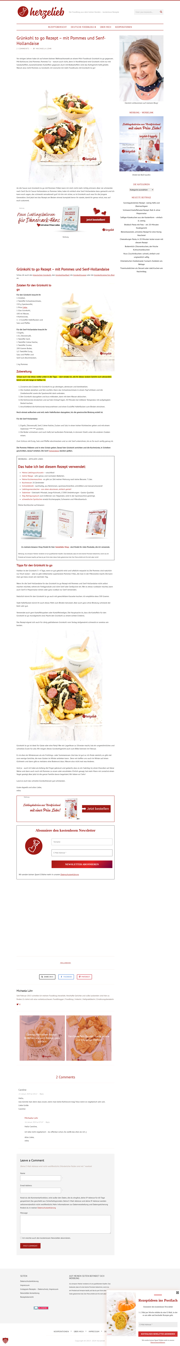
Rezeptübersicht (57, 27)
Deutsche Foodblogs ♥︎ (83, 27)
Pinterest (86, 977)
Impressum (25, 1285)
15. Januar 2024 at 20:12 (27, 1094)
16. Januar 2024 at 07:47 (34, 1122)
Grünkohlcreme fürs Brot (104, 275)
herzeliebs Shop (62, 547)
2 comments (23, 48)
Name (22, 1173)
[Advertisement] (65, 254)
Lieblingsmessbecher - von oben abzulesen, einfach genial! (46, 489)
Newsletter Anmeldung (29, 1293)
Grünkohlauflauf (62, 275)
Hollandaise (54, 451)
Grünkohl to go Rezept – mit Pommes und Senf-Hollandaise (61, 40)
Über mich (105, 27)
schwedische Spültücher (32, 499)
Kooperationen (123, 27)
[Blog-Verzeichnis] (41, 1308)
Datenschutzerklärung (69, 874)
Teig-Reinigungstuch (30, 496)
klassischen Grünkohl (42, 275)
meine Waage (27, 476)
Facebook (68, 977)
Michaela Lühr (44, 48)
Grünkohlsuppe (79, 275)
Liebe (25, 307)
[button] (5, 1340)
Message (24, 1213)
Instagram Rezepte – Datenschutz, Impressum (39, 1289)
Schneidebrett (28, 486)
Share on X (48, 977)
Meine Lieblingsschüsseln (33, 472)
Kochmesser (27, 482)
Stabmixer (26, 492)
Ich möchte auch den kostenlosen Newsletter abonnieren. (46, 1238)
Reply (42, 1094)
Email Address (26, 1185)
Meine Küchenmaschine (32, 479)
